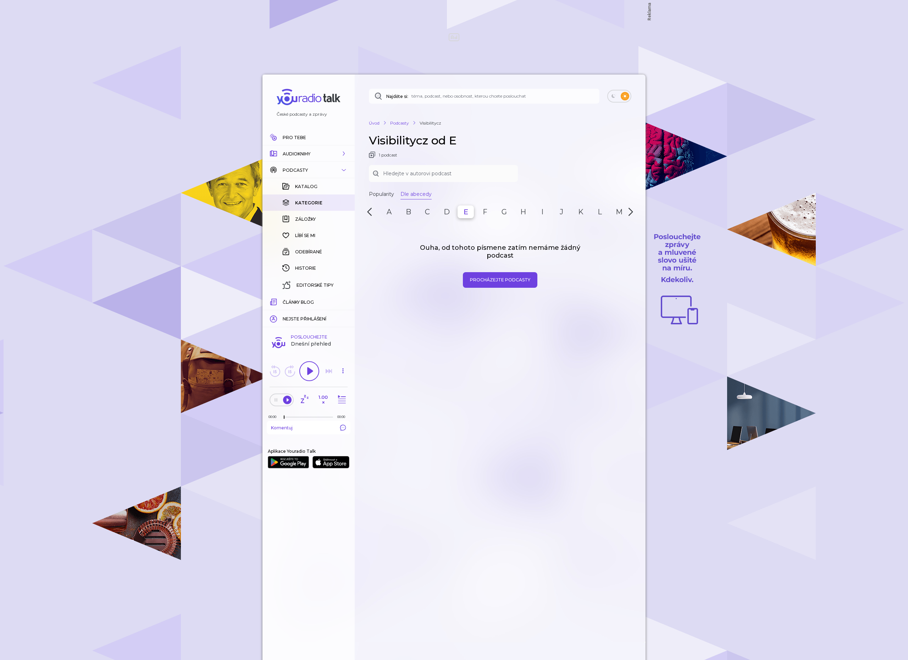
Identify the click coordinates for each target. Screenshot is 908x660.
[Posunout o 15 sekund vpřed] (289, 371)
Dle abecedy (416, 194)
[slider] (284, 417)
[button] (308, 153)
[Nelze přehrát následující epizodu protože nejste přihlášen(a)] (328, 371)
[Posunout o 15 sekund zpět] (274, 371)
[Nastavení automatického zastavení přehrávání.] (304, 399)
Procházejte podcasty (500, 279)
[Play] (309, 371)
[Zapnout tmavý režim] (619, 96)
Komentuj (282, 427)
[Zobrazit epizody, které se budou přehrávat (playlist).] (341, 399)
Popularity (381, 194)
